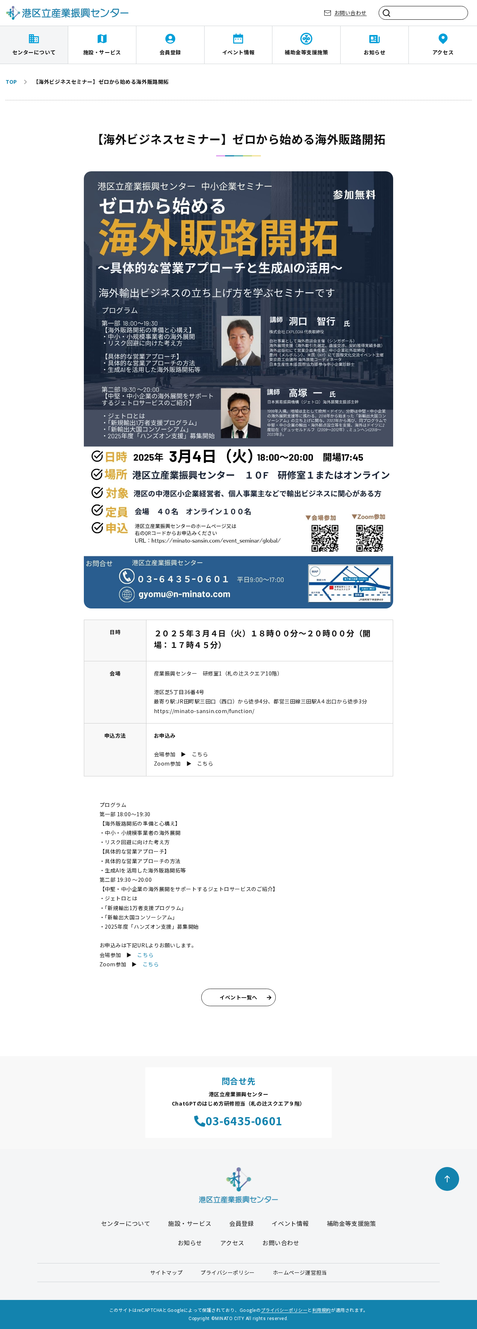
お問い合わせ (350, 12)
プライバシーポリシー (227, 1272)
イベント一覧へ (238, 997)
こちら (200, 754)
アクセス (443, 52)
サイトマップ (166, 1272)
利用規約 (321, 1310)
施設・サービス (102, 52)
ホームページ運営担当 (300, 1272)
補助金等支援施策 (306, 52)
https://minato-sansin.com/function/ (204, 711)
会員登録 (170, 52)
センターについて (34, 52)
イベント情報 (238, 52)
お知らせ (374, 52)
